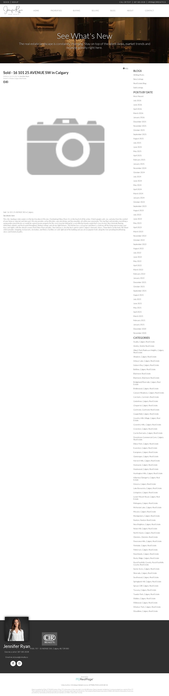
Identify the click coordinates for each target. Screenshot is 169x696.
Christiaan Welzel (77, 685)
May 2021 (137, 308)
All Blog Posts (138, 75)
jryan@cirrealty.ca (21, 657)
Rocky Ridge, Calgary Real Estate (146, 558)
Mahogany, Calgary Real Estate (145, 503)
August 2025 (138, 138)
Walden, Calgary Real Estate (144, 598)
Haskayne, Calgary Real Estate (145, 465)
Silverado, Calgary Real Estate (145, 573)
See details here (9, 216)
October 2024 (139, 172)
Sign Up (15, 2)
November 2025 (139, 126)
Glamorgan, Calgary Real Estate (145, 456)
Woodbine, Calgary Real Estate (145, 611)
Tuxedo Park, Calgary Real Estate (146, 594)
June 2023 (137, 219)
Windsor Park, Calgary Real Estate (147, 607)
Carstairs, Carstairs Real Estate (146, 397)
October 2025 (139, 130)
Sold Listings (138, 87)
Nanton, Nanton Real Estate (144, 520)
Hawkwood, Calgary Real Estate (145, 469)
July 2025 (137, 143)
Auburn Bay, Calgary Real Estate (146, 365)
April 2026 (137, 109)
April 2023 (137, 227)
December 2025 (139, 121)
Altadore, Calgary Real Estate (144, 357)
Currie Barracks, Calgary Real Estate (148, 433)
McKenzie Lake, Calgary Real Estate (147, 507)
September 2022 (139, 244)
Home (36, 10)
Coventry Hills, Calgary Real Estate (147, 424)
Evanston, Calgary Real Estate (145, 448)
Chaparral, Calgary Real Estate (145, 405)
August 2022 (138, 248)
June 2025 (137, 147)
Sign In (6, 2)
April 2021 (137, 312)
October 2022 (139, 240)
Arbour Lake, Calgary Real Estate (146, 361)
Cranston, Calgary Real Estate (145, 429)
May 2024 (137, 185)
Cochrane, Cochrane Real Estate (146, 410)
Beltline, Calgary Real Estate (144, 369)
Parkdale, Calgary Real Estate (144, 545)
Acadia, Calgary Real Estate (144, 342)
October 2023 (139, 202)
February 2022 (139, 274)
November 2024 (139, 168)
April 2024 (137, 189)
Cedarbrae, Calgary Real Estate (145, 401)
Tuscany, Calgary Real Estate (144, 590)
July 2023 (137, 215)
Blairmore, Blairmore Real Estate (146, 378)
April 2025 (137, 155)
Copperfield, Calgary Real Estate (146, 414)
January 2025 (138, 164)
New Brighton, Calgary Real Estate (147, 524)
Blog (112, 10)
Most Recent (138, 96)
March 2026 (138, 113)
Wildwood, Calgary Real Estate (145, 603)
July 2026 (137, 100)
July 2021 (137, 299)
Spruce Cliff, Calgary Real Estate (145, 586)
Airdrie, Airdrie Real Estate (143, 346)
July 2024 (137, 176)
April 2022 (137, 265)
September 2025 (139, 134)
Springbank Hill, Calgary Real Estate (147, 581)
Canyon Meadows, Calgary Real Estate (148, 393)
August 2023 (138, 210)
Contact (149, 10)
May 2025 (137, 151)
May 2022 (137, 261)
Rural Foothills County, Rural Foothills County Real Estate (148, 563)
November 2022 (139, 236)
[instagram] (20, 664)
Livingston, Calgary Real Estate (145, 492)
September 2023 (139, 206)
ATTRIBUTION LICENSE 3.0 (98, 685)
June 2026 (137, 105)
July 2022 (137, 253)
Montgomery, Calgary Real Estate (146, 516)
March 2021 (138, 316)
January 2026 (138, 117)
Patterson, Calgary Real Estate (145, 550)
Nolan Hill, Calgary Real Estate (145, 528)
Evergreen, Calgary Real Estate (145, 452)
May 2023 (137, 223)
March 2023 (138, 231)
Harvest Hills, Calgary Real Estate (146, 461)
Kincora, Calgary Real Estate (144, 484)
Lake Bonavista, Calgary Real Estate (147, 488)
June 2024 (137, 181)
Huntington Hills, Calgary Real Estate (148, 473)
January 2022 (138, 278)
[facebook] (13, 664)
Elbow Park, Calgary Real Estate (145, 444)
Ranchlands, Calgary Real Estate (146, 554)
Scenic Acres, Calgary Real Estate (146, 569)
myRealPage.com (84, 679)
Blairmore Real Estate (142, 373)
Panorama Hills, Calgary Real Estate (147, 541)
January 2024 (138, 198)
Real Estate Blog (139, 83)
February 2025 (139, 160)
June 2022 (137, 257)
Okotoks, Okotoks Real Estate (145, 537)
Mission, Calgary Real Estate (17, 78)
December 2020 (139, 329)
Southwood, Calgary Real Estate (146, 577)
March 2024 (138, 193)
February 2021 (139, 320)
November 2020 (139, 333)
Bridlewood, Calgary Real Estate (146, 388)
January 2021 (138, 324)
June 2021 (137, 303)
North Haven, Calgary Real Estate (146, 533)
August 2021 (138, 295)
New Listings (138, 79)
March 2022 (138, 269)
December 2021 (139, 282)
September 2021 (139, 291)
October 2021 (139, 286)
